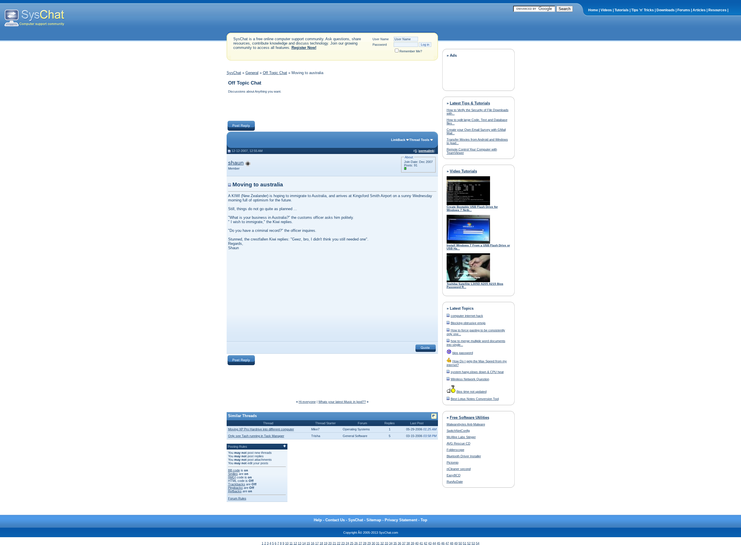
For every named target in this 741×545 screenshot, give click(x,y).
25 (351, 543)
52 (469, 543)
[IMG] (232, 477)
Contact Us (335, 520)
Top (424, 520)
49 (456, 543)
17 (317, 543)
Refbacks (235, 491)
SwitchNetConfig (458, 430)
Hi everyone (307, 401)
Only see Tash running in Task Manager (256, 436)
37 (404, 543)
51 (464, 543)
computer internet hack (467, 316)
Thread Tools (419, 140)
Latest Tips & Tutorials (470, 103)
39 (412, 543)
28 (364, 543)
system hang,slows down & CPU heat (477, 372)
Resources (717, 10)
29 (369, 543)
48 (451, 543)
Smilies (233, 474)
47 (447, 543)
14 (304, 543)
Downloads (665, 10)
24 (347, 543)
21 (334, 543)
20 (330, 543)
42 (425, 543)
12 (295, 543)
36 (399, 543)
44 (434, 543)
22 (338, 543)
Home (593, 10)
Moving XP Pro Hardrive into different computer (261, 429)
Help (318, 520)
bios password (462, 353)
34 (390, 543)
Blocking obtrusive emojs (468, 323)
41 (421, 543)
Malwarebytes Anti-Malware (466, 424)
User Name (381, 39)
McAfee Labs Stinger (461, 437)
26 (356, 543)
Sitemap (373, 520)
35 (395, 543)
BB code (234, 470)
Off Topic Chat (275, 73)
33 (386, 543)
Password (380, 44)
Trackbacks (236, 484)
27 (360, 543)
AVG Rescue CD (458, 443)
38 (408, 543)
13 (299, 543)
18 (321, 543)
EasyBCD (454, 475)
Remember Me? (410, 51)
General (251, 73)
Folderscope (455, 450)
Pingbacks (235, 487)
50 (460, 543)
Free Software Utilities (469, 417)
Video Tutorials (463, 171)
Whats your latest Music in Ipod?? (342, 401)
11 (291, 543)
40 (417, 543)
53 (473, 543)
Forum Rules (237, 498)
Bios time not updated (471, 391)
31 (377, 543)
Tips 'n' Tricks (642, 10)
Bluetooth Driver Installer (464, 456)
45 (438, 543)
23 (343, 543)
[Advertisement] (332, 108)
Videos (606, 10)
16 (312, 543)
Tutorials (622, 10)
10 (287, 543)
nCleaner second (459, 469)
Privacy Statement (401, 520)
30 (373, 543)
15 (308, 543)
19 (325, 543)
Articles (699, 10)
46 (443, 543)
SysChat (234, 73)
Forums (683, 10)
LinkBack (398, 140)
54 (477, 543)
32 (382, 543)
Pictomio (452, 462)
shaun (236, 163)
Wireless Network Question (470, 379)
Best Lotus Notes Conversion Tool (475, 399)
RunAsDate (455, 481)
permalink (426, 151)
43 (430, 543)
